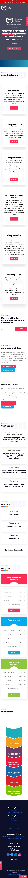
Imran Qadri (14, 514)
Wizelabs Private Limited (14, 874)
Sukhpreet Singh (14, 526)
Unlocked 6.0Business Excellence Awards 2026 (14, 811)
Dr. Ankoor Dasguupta (14, 550)
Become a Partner (8, 370)
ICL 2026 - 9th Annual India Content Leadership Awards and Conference (14, 837)
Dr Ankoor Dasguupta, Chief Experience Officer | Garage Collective (14, 439)
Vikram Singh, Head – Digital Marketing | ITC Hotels (14, 485)
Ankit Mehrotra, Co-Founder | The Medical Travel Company (14, 471)
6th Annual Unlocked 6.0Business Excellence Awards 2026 (14, 820)
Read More (14, 108)
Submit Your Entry (14, 48)
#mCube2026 (1, 866)
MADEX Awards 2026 (14, 829)
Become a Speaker (8, 403)
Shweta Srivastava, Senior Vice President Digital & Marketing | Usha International (14, 456)
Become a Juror (7, 406)
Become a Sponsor (8, 366)
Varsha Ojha (14, 538)
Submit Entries (27, 21)
